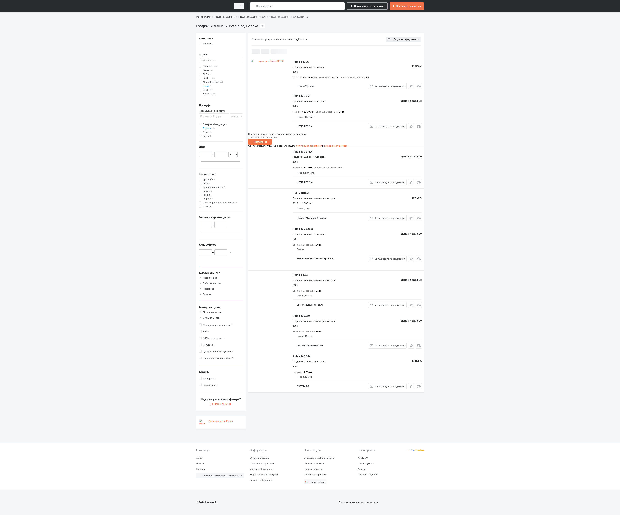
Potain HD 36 (301, 61)
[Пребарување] (253, 6)
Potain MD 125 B (303, 228)
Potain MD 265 (301, 96)
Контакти (201, 469)
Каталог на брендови (261, 480)
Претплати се (260, 141)
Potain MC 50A (302, 356)
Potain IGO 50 (301, 193)
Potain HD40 (300, 275)
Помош (200, 463)
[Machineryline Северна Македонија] (213, 6)
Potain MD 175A (302, 151)
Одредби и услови (259, 458)
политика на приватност (309, 146)
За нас (199, 458)
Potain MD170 (301, 315)
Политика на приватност (263, 463)
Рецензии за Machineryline (264, 474)
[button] (411, 86)
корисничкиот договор (335, 146)
